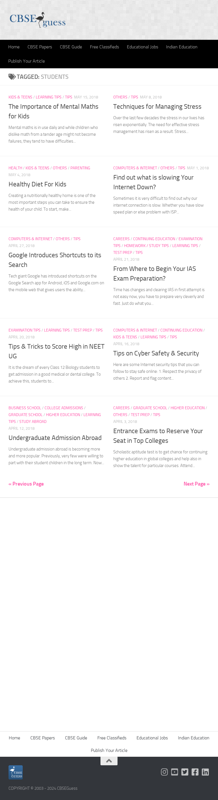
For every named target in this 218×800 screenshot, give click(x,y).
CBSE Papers (40, 47)
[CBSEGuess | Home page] (38, 19)
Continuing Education (154, 238)
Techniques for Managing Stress (157, 106)
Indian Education (182, 47)
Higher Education (63, 414)
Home (14, 47)
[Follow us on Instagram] (165, 772)
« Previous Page (26, 484)
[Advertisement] (109, 566)
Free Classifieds (104, 47)
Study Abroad (33, 421)
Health (15, 168)
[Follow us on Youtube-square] (175, 772)
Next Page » (196, 484)
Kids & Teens (20, 97)
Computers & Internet (135, 168)
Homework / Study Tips (146, 245)
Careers (121, 238)
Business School (25, 408)
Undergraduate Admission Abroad (55, 438)
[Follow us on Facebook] (195, 772)
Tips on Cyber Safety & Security (156, 353)
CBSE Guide (71, 47)
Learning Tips (49, 97)
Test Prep (122, 252)
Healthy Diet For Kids (37, 184)
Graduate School (26, 414)
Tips (68, 97)
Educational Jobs (142, 47)
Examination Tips (25, 330)
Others (120, 97)
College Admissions (64, 408)
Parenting (80, 168)
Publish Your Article (26, 61)
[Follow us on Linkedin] (205, 772)
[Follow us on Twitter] (185, 772)
